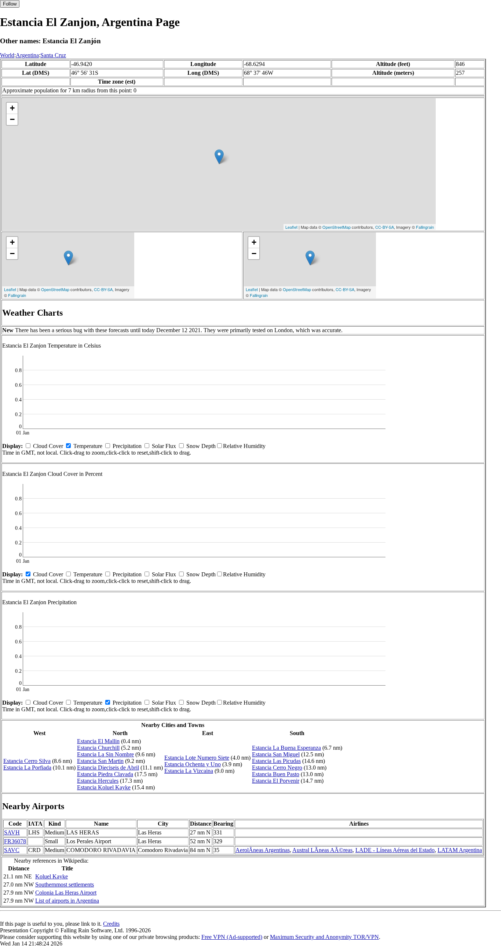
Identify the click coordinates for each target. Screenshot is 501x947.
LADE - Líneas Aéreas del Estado (395, 850)
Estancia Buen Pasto (275, 774)
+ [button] (12, 108)
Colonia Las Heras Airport (65, 892)
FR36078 (15, 841)
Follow (10, 4)
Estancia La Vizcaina (188, 771)
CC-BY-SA (384, 227)
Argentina (27, 55)
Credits (111, 924)
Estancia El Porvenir (275, 781)
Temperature (87, 446)
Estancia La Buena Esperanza (286, 748)
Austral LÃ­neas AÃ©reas (322, 850)
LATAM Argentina (460, 850)
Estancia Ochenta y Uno (192, 764)
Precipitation (127, 446)
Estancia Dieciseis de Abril (108, 767)
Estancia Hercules (97, 781)
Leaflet (291, 227)
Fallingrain (425, 227)
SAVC (11, 850)
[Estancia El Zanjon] (219, 156)
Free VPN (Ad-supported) (231, 937)
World (7, 55)
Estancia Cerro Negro (277, 767)
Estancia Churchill (98, 748)
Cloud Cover (48, 446)
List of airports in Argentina (67, 901)
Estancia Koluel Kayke (104, 787)
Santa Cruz (53, 55)
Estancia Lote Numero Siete (196, 758)
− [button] (12, 119)
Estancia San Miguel (276, 754)
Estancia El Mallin (98, 741)
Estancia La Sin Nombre (105, 754)
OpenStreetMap (336, 227)
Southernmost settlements (64, 884)
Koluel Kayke (51, 876)
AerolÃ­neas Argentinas (262, 850)
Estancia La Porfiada (27, 767)
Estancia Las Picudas (276, 761)
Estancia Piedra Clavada (105, 774)
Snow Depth (201, 446)
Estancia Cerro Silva (27, 761)
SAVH (12, 832)
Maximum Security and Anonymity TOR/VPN (324, 937)
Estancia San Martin (100, 761)
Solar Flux (164, 446)
